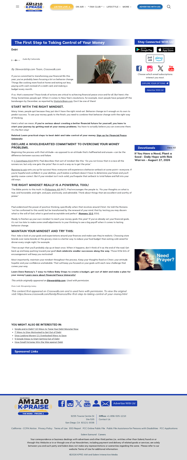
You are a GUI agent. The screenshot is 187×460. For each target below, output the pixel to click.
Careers (102, 434)
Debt (14, 49)
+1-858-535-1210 (116, 416)
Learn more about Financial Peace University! (50, 275)
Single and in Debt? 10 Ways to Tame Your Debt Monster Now (46, 329)
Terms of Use (60, 428)
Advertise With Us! (155, 90)
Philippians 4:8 (52, 189)
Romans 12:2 (86, 213)
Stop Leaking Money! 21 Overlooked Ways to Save (41, 335)
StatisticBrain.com (63, 101)
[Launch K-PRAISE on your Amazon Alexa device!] (155, 59)
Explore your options (154, 83)
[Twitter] (160, 68)
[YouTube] (171, 68)
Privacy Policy (45, 428)
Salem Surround (89, 434)
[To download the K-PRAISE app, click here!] (144, 49)
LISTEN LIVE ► (62, 6)
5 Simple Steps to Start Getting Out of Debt (37, 338)
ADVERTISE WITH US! (149, 6)
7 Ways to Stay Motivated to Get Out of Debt (38, 332)
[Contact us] (104, 404)
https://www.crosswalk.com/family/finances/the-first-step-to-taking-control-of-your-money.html (72, 294)
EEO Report (75, 428)
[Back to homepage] (31, 407)
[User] (96, 405)
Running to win (19, 169)
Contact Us (104, 419)
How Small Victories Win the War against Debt (39, 342)
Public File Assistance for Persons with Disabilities (132, 428)
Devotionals (146, 148)
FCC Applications (169, 428)
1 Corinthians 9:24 (23, 160)
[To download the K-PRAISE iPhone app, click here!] (166, 49)
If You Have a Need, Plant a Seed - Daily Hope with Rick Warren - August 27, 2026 (153, 157)
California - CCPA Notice (24, 428)
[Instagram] (150, 68)
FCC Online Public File (94, 428)
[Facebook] (139, 68)
